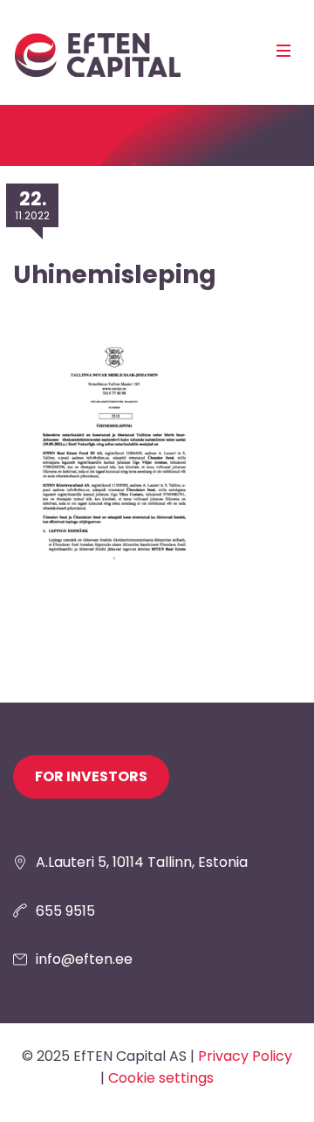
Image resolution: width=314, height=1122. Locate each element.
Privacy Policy (245, 1056)
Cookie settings (161, 1078)
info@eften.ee (84, 959)
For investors (91, 776)
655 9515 (65, 911)
